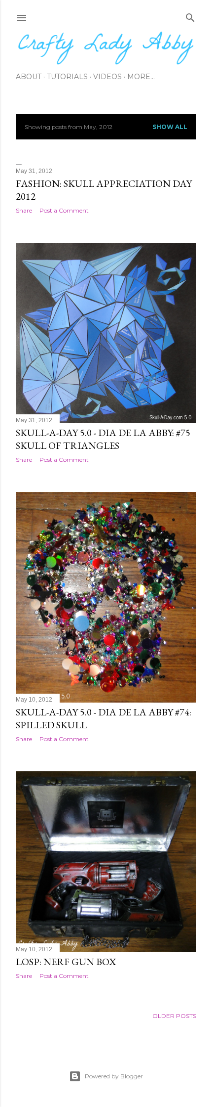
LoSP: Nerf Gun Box (66, 961)
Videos (107, 76)
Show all (169, 127)
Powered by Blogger (114, 1076)
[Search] (190, 15)
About (28, 76)
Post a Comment (64, 210)
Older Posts (174, 1015)
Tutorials (67, 76)
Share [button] (24, 210)
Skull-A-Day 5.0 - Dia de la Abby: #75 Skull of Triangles (103, 439)
